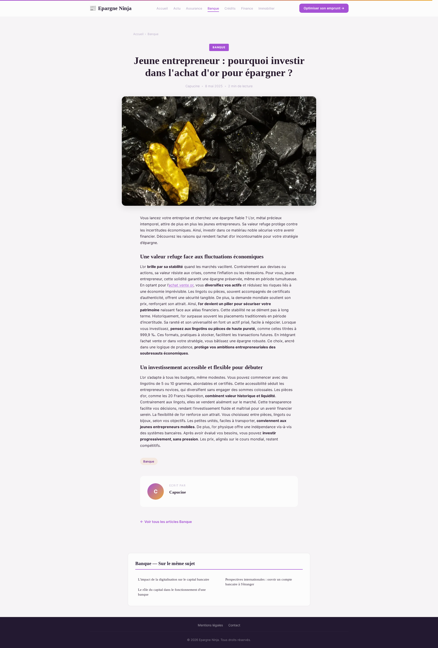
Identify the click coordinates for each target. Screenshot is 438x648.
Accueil (162, 8)
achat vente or (181, 285)
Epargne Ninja (110, 8)
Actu (176, 8)
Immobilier (266, 8)
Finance (247, 8)
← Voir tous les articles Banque (166, 521)
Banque (213, 8)
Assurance (194, 8)
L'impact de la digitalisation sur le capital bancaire (173, 579)
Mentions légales (210, 625)
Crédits (230, 8)
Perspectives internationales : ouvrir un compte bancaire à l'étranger (258, 581)
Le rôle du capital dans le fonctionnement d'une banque (172, 592)
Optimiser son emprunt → (324, 8)
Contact (234, 625)
